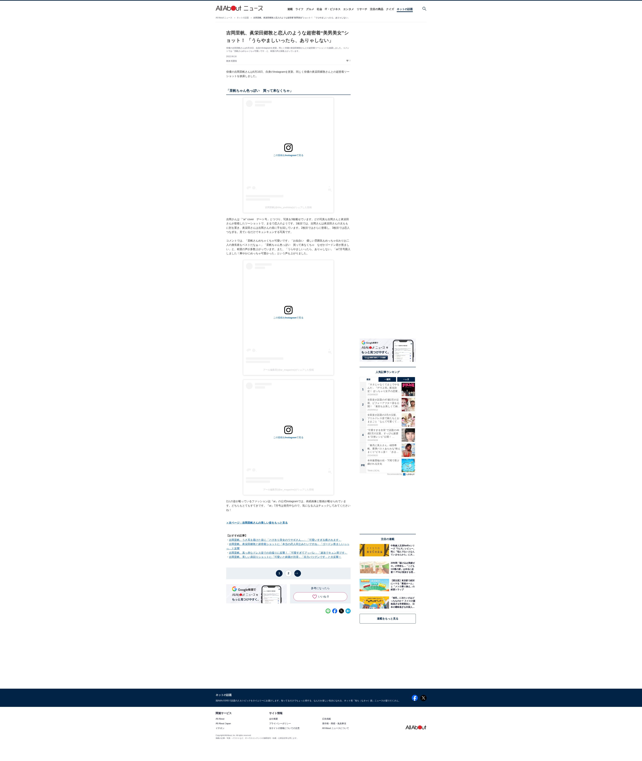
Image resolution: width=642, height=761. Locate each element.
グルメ (310, 9)
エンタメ (348, 9)
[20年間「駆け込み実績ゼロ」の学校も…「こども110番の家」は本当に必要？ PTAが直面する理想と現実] (402, 568)
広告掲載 (326, 719)
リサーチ (362, 9)
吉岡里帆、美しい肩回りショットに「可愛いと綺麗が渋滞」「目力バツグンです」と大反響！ (285, 557)
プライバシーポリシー (280, 724)
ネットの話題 (405, 9)
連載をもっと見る (387, 618)
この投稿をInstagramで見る (288, 155)
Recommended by (395, 474)
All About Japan (223, 724)
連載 (290, 9)
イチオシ (220, 728)
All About (220, 719)
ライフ (299, 9)
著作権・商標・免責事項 (334, 724)
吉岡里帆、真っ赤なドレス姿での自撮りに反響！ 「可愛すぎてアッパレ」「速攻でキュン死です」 (288, 552)
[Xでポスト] (341, 610)
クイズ (390, 9)
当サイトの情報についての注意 (284, 728)
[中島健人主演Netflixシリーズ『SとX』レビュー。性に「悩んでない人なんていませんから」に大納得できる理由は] (402, 550)
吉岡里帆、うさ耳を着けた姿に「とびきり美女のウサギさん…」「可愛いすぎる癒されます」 (285, 539)
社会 (319, 9)
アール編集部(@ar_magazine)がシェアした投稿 (288, 369)
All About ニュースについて (335, 728)
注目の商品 (376, 9)
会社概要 (273, 719)
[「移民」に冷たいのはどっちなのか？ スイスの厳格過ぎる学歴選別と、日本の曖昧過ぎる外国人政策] (402, 602)
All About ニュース (224, 18)
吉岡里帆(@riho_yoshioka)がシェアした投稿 (288, 207)
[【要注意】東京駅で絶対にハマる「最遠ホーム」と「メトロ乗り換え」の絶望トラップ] (402, 585)
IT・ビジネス (333, 9)
